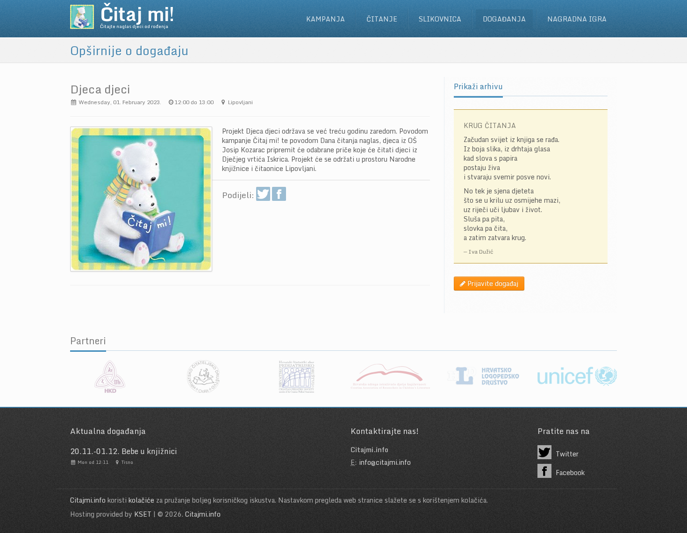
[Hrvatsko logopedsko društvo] (483, 376)
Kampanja (325, 19)
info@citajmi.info (385, 462)
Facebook (569, 472)
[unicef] (577, 376)
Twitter (566, 453)
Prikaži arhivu (478, 86)
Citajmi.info (88, 500)
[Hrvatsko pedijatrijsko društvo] (296, 376)
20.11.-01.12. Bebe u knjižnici (123, 451)
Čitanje (381, 19)
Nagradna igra (577, 19)
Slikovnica (440, 19)
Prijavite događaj (491, 283)
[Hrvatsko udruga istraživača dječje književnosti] (390, 376)
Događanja (504, 19)
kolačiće (141, 500)
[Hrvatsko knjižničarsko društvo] (110, 376)
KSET (142, 514)
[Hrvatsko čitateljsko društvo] (203, 376)
